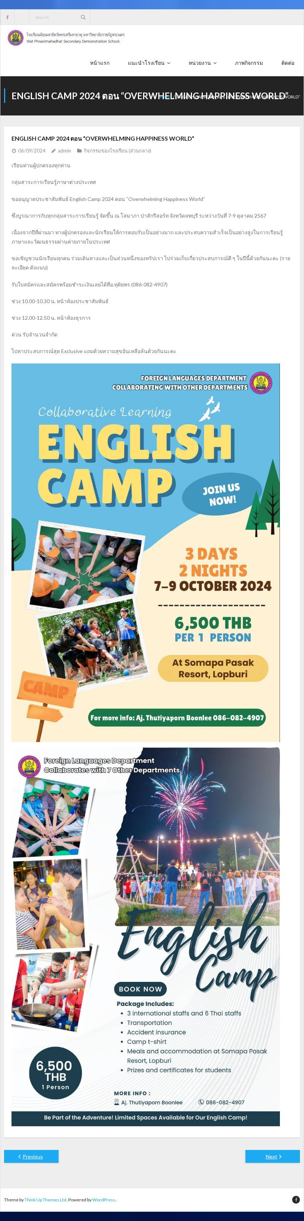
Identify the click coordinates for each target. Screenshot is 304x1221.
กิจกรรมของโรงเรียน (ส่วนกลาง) (117, 151)
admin (64, 151)
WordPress (103, 1199)
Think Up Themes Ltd (45, 1199)
